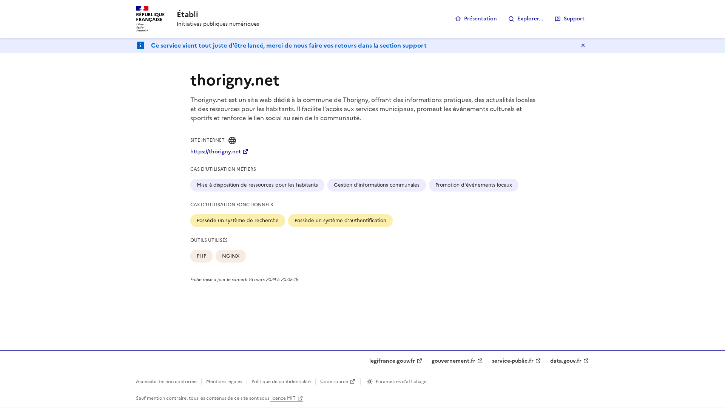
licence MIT (283, 398)
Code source (334, 381)
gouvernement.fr (453, 361)
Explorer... (530, 19)
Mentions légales (224, 381)
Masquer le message (583, 45)
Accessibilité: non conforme (166, 381)
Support (574, 19)
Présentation (480, 19)
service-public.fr (513, 361)
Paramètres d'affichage (401, 381)
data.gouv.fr (566, 361)
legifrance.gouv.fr (392, 361)
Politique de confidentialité (281, 381)
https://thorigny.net (215, 152)
